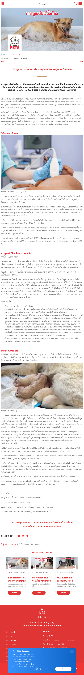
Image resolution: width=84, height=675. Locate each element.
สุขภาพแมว (15, 572)
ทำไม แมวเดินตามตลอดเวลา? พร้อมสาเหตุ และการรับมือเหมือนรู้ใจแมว (65, 582)
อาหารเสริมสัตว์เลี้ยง (42, 572)
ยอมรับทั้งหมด (63, 669)
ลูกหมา (27, 544)
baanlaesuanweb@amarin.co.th (62, 640)
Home (3, 55)
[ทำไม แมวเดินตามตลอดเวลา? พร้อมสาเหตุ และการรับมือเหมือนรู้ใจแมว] (67, 563)
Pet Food (10, 636)
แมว (72, 572)
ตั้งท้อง (21, 544)
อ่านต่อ (14, 592)
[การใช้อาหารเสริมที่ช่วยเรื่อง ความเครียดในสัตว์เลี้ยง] (42, 563)
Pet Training (11, 640)
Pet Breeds (11, 644)
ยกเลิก (47, 669)
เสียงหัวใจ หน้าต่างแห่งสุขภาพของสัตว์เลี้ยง (42, 526)
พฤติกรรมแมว (65, 572)
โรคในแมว (23, 572)
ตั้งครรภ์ (13, 544)
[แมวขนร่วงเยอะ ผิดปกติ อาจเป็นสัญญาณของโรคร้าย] (17, 563)
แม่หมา (37, 544)
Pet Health (15, 55)
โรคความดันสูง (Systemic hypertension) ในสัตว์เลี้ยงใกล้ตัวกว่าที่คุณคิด (42, 522)
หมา (32, 544)
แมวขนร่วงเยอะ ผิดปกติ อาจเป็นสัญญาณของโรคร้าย (17, 580)
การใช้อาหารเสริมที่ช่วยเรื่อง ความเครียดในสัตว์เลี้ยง (41, 580)
